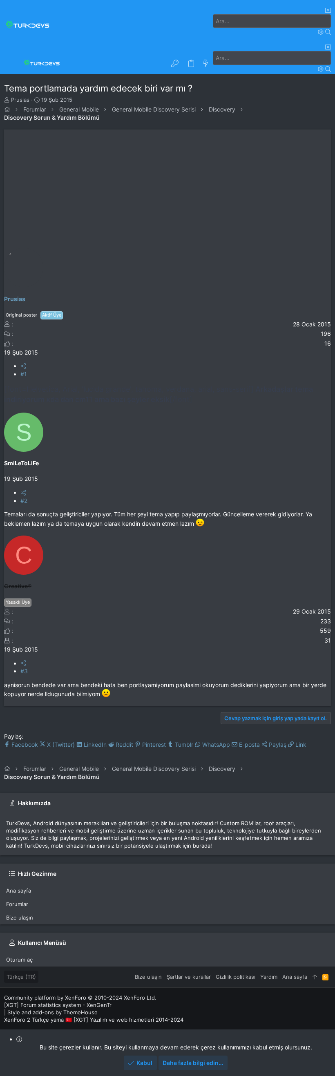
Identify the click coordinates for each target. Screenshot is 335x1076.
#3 (24, 670)
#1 (23, 374)
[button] (12, 63)
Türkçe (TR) (21, 976)
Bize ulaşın (19, 917)
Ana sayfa (18, 890)
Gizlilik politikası (235, 976)
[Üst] (315, 977)
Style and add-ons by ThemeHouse (52, 1012)
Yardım (268, 976)
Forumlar (17, 904)
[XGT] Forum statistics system (58, 1005)
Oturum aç (19, 959)
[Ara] (321, 31)
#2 (23, 500)
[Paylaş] (23, 365)
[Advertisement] (167, 186)
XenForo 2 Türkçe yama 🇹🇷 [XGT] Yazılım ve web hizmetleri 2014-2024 (93, 1019)
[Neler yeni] (206, 64)
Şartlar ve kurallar (189, 976)
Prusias (20, 99)
